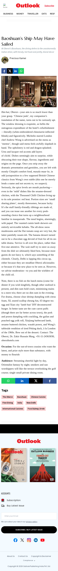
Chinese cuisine (38, 397)
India (19, 402)
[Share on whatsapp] (21, 71)
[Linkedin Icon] (36, 540)
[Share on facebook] (4, 71)
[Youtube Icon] (42, 540)
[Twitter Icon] (22, 540)
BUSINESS (8, 13)
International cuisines (13, 408)
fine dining (8, 402)
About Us (11, 556)
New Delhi (31, 402)
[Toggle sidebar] (7, 6)
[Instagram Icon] (29, 540)
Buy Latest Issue (15, 505)
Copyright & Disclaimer (41, 556)
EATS (44, 13)
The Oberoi (8, 397)
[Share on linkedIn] (15, 71)
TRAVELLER (32, 13)
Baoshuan (21, 397)
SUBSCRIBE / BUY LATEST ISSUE (29, 530)
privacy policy (31, 522)
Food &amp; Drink (36, 408)
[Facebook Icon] (15, 540)
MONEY (20, 13)
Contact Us (23, 556)
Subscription (14, 500)
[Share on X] (10, 71)
